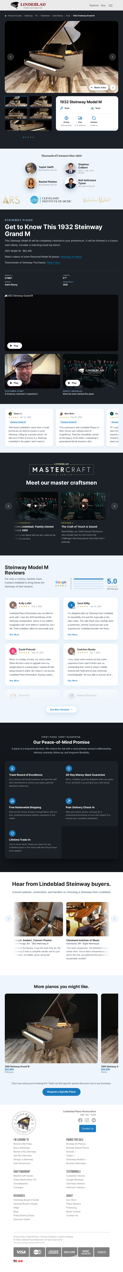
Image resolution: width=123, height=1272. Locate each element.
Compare (18, 1187)
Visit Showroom (22, 1163)
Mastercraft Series (23, 1175)
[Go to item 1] (23, 137)
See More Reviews (59, 709)
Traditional (45, 15)
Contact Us (87, 1128)
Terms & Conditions (48, 1236)
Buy (103, 5)
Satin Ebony (58, 15)
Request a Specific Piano (61, 1092)
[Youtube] (94, 1120)
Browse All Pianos (76, 1143)
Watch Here (53, 262)
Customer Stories (75, 1175)
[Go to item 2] (26, 137)
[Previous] (8, 918)
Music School (73, 1211)
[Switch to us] (15, 1261)
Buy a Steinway (22, 1147)
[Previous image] (10, 57)
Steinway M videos (71, 256)
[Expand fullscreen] (113, 88)
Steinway (28, 15)
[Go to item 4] (30, 137)
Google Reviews (75, 1179)
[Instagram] (87, 1120)
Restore (94, 5)
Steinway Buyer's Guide (26, 1199)
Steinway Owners (75, 1183)
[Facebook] (80, 1120)
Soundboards (21, 1183)
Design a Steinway (23, 1159)
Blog (16, 1211)
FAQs (16, 1207)
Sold (68, 15)
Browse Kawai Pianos (77, 1147)
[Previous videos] (8, 506)
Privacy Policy (20, 1236)
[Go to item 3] (28, 137)
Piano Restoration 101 (25, 1179)
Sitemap (69, 1236)
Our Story (71, 1199)
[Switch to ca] (20, 1261)
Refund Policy (33, 1236)
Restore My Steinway (25, 1151)
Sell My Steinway (23, 1155)
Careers (61, 1236)
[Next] (114, 918)
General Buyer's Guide (25, 1203)
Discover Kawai (22, 1219)
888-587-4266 (88, 1114)
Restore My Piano (23, 1143)
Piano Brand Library (24, 1215)
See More (14, 635)
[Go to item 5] (33, 137)
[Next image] (112, 57)
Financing (71, 1207)
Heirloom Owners (75, 1187)
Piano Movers (73, 1203)
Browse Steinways (76, 1163)
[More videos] (114, 506)
